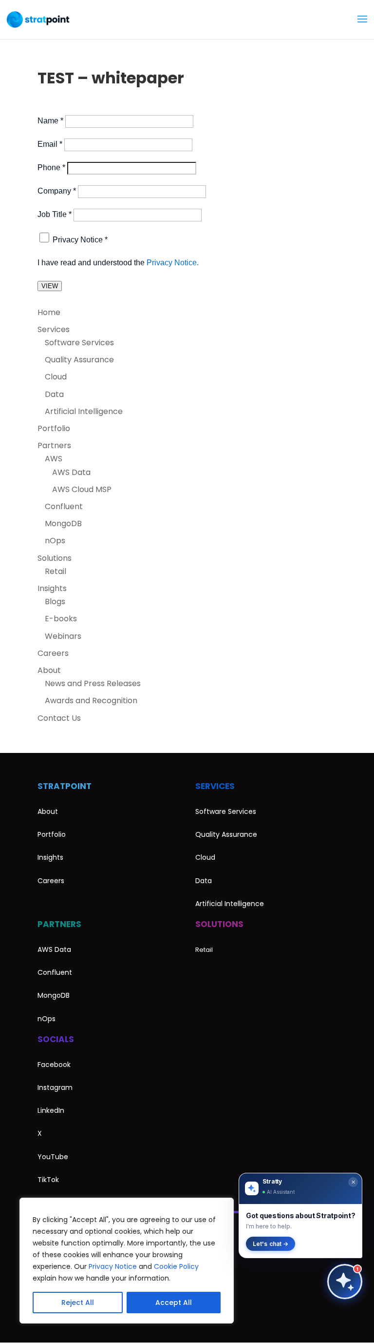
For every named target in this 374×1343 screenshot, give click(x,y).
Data (54, 394)
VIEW (49, 286)
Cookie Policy (176, 1266)
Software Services (79, 342)
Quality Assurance (79, 359)
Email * (49, 144)
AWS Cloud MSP (82, 489)
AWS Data (71, 472)
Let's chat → (270, 1243)
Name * (50, 121)
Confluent (64, 506)
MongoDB (63, 523)
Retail (55, 571)
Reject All (77, 1302)
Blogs (55, 601)
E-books (61, 618)
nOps (55, 540)
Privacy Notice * (80, 240)
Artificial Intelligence (84, 411)
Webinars (63, 636)
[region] (126, 1260)
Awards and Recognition (91, 700)
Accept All (173, 1302)
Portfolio (53, 428)
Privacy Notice (113, 1266)
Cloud (56, 376)
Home (48, 312)
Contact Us (59, 718)
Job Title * (54, 214)
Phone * (51, 167)
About (49, 670)
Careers (53, 653)
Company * (56, 191)
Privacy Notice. (173, 262)
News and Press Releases (93, 683)
